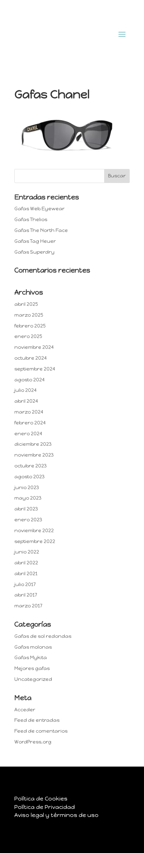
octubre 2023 (30, 466)
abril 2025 (26, 304)
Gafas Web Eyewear (39, 209)
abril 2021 (25, 574)
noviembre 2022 (34, 531)
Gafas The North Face (41, 230)
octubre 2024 (30, 358)
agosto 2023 (29, 477)
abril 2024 (26, 401)
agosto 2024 (29, 380)
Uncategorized (33, 679)
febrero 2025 (29, 326)
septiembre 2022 (34, 541)
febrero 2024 (30, 423)
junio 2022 (26, 552)
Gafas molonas (33, 647)
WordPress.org (32, 742)
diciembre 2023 (33, 444)
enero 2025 (28, 336)
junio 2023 (26, 488)
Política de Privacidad (44, 807)
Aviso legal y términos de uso (56, 815)
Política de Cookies (40, 798)
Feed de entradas (36, 720)
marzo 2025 (28, 315)
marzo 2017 (28, 606)
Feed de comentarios (40, 731)
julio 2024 (25, 390)
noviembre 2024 (34, 347)
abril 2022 (26, 563)
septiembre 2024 (34, 369)
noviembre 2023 (34, 455)
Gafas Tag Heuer (35, 241)
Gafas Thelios (30, 220)
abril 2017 (25, 595)
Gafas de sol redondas (42, 636)
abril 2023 (26, 509)
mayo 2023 (28, 498)
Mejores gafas (32, 668)
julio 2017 (25, 584)
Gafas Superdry (34, 252)
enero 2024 (28, 434)
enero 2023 (28, 520)
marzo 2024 (28, 412)
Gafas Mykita (30, 658)
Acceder (24, 710)
